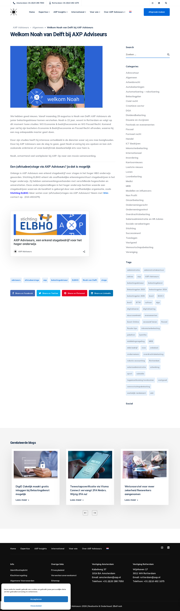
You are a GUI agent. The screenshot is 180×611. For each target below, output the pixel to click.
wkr (152, 393)
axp (45, 280)
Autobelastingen (135, 86)
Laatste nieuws (134, 167)
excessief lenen (150, 322)
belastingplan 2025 (136, 296)
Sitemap (55, 580)
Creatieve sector (135, 105)
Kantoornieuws (134, 162)
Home (32, 12)
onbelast (154, 348)
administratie (133, 270)
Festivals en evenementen (140, 124)
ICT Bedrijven (133, 143)
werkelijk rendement (136, 393)
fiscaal (164, 322)
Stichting (131, 228)
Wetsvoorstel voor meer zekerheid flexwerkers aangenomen (139, 490)
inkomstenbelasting (150, 328)
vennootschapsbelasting (138, 386)
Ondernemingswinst (137, 209)
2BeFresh (117, 606)
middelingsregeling (136, 341)
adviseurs (16, 280)
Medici (129, 181)
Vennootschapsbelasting (139, 247)
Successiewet (133, 233)
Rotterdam (154, 360)
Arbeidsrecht (133, 82)
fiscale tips (132, 328)
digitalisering (149, 309)
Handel (129, 138)
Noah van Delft (90, 280)
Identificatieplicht (19, 570)
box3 (129, 302)
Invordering (132, 157)
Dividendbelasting (136, 115)
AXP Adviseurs (152, 276)
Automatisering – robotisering (142, 91)
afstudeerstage (32, 280)
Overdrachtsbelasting (138, 214)
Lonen (129, 171)
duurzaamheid (133, 315)
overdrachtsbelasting (153, 354)
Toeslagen (131, 237)
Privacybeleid (36, 606)
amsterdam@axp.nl (110, 577)
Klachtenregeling (18, 575)
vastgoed (162, 380)
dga (158, 302)
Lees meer (21, 500)
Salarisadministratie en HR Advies (144, 219)
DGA (128, 110)
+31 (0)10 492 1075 (154, 581)
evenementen (151, 315)
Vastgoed (131, 242)
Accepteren (36, 599)
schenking (154, 367)
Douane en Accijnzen (137, 120)
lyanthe (142, 335)
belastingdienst (155, 283)
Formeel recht (133, 134)
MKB (128, 186)
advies (130, 276)
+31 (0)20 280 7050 (113, 581)
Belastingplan (133, 96)
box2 (151, 296)
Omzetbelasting (134, 200)
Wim (105, 193)
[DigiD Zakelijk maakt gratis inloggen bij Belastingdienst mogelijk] (36, 464)
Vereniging (131, 252)
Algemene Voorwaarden (22, 580)
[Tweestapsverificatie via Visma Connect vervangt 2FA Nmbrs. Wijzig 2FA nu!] (90, 464)
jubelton (131, 335)
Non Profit (131, 195)
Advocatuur (132, 72)
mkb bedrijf (132, 348)
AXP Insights (59, 12)
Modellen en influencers (138, 190)
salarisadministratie (136, 367)
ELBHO (75, 280)
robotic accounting (136, 360)
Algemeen (131, 77)
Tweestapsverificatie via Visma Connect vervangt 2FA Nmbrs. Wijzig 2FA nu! (89, 490)
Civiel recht (132, 101)
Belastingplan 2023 (136, 289)
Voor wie (94, 12)
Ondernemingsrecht (137, 204)
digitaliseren (133, 309)
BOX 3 (161, 296)
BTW (138, 302)
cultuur (148, 302)
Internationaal (134, 153)
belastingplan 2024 (158, 289)
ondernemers (133, 354)
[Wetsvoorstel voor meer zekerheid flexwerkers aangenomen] (145, 464)
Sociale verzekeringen (138, 223)
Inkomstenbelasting (137, 148)
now (144, 348)
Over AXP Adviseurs (114, 12)
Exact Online (133, 322)
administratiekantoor (154, 270)
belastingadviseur (59, 280)
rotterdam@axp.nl (150, 577)
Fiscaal (129, 129)
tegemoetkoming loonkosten (140, 380)
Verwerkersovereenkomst (64, 575)
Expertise (43, 12)
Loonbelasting (134, 176)
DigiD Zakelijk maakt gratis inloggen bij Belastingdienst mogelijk (33, 490)
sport (129, 373)
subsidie (140, 373)
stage (104, 280)
